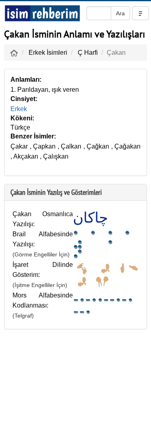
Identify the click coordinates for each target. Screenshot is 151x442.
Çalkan (71, 146)
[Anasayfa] (14, 52)
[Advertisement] (75, 387)
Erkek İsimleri (48, 52)
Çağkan (98, 146)
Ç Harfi (88, 52)
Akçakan (25, 156)
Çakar (19, 146)
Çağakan (127, 146)
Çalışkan (55, 156)
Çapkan (44, 146)
